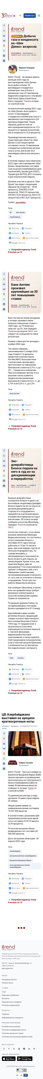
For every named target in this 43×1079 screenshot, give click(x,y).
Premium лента (7, 983)
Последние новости (9, 979)
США (11, 658)
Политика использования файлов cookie (17, 1037)
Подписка (5, 1014)
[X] (14, 1049)
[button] (4, 25)
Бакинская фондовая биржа (20, 860)
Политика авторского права (12, 1033)
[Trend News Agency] (8, 947)
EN (17, 1075)
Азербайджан (15, 217)
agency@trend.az (7, 968)
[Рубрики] (38, 15)
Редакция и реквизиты (10, 995)
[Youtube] (19, 1049)
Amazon (21, 658)
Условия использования (11, 1026)
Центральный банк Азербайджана (23, 856)
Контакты (5, 998)
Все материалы (24, 70)
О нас (4, 992)
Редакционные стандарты (12, 1002)
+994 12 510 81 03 (8, 966)
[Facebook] (9, 1049)
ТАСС (30, 331)
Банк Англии (14, 393)
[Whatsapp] (4, 1049)
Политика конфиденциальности (14, 1030)
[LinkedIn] (29, 1049)
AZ (21, 1075)
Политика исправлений (10, 1005)
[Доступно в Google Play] (24, 1058)
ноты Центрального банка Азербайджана (20, 866)
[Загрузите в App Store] (9, 1058)
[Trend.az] (8, 15)
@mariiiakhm (21, 202)
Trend (26, 101)
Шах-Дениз (20, 212)
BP (11, 212)
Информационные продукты (12, 1018)
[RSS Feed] (34, 1049)
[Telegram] (24, 1049)
